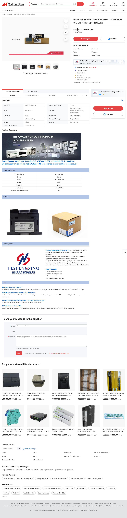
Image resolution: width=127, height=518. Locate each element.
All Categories (9, 10)
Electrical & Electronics (13, 14)
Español (23, 506)
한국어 (79, 506)
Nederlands (67, 506)
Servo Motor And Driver (101, 453)
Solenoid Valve (37, 460)
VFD (3, 456)
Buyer (81, 10)
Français (37, 506)
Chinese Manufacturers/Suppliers (40, 503)
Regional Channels (87, 503)
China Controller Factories (12, 488)
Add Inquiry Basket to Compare (36, 73)
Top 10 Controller (29, 493)
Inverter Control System (59, 479)
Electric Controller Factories (52, 488)
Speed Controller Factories (32, 488)
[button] (82, 95)
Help (90, 10)
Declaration (84, 510)
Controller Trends (43, 493)
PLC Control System (77, 479)
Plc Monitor (111, 488)
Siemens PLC (69, 488)
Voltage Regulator (42, 479)
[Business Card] (122, 100)
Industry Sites (76, 503)
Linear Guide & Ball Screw (71, 456)
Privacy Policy (93, 510)
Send (19, 353)
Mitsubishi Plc (81, 488)
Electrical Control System (28, 14)
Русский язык (46, 506)
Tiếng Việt (109, 506)
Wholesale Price (66, 503)
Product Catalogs (30, 449)
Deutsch (60, 506)
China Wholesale (55, 503)
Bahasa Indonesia (118, 506)
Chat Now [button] (113, 39)
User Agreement (74, 510)
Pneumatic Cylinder (8, 460)
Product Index (98, 503)
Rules (123, 10)
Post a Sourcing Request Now (59, 353)
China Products (25, 503)
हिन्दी (90, 506)
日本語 (85, 506)
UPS (3, 453)
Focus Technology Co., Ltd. (50, 510)
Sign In (76, 82)
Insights (114, 503)
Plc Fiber (6, 493)
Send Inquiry (85, 39)
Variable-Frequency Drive (25, 479)
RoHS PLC (16, 493)
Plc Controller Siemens (97, 488)
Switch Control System (94, 479)
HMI (34, 456)
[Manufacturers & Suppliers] (13, 4)
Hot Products (14, 503)
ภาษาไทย (95, 506)
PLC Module (67, 453)
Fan (34, 453)
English (17, 506)
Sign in (123, 5)
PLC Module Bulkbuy (59, 493)
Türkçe (102, 506)
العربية (74, 506)
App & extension (102, 10)
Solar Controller (8, 479)
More (3, 497)
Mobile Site (106, 503)
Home (3, 14)
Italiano (54, 506)
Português (30, 506)
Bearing (96, 456)
